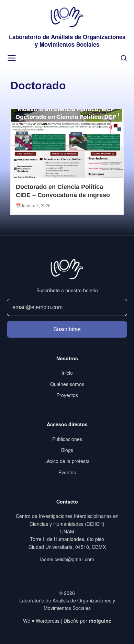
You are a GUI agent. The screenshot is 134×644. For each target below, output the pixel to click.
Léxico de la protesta (67, 460)
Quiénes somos (67, 384)
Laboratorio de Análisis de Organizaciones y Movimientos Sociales (67, 40)
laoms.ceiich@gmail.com (67, 559)
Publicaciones (67, 439)
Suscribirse (67, 329)
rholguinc (100, 620)
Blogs (67, 450)
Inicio (67, 372)
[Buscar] (123, 58)
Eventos (67, 472)
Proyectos (67, 395)
